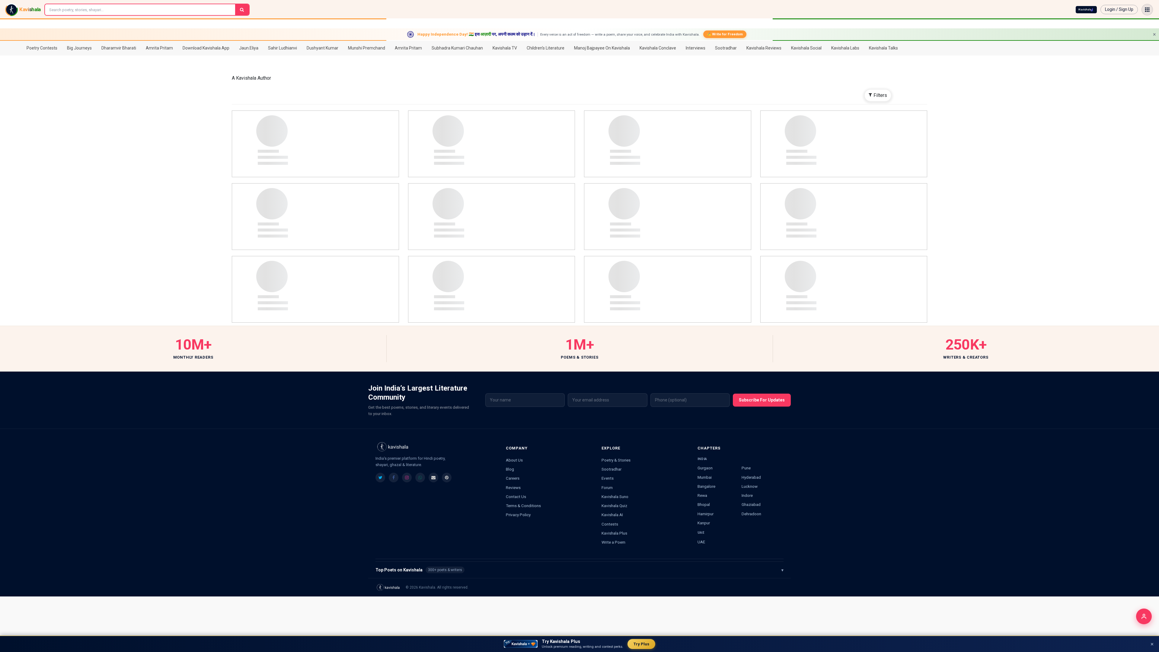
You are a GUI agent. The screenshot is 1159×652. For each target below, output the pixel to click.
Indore (747, 495)
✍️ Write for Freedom (725, 34)
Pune (746, 467)
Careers (512, 478)
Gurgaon (705, 467)
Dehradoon (751, 513)
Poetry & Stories (616, 460)
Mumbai (705, 477)
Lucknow (750, 486)
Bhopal (704, 504)
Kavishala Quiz (614, 505)
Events (608, 478)
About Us (514, 460)
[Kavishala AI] (1086, 9)
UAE (701, 541)
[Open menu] (1147, 9)
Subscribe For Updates (762, 400)
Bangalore (706, 486)
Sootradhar (611, 469)
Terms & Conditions (523, 505)
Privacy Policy (518, 514)
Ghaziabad (751, 504)
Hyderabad (751, 477)
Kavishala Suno (615, 496)
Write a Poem (613, 542)
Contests (610, 524)
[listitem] (380, 477)
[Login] (1144, 616)
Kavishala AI (612, 514)
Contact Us (516, 496)
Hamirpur (706, 513)
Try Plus (641, 644)
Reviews (513, 487)
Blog (510, 469)
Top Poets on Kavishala (579, 569)
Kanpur (704, 522)
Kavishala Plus (614, 533)
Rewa (702, 495)
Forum (607, 487)
